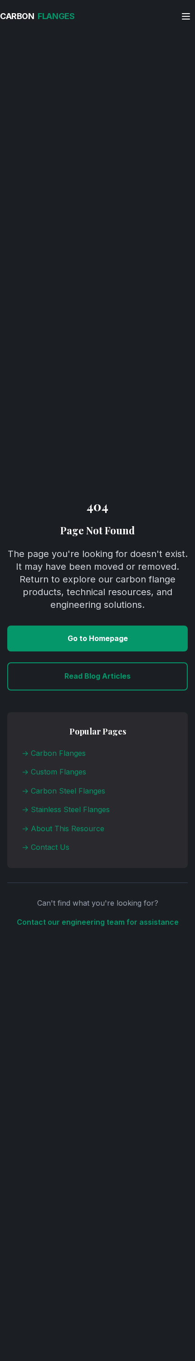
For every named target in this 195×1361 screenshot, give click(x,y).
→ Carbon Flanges (54, 753)
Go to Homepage (98, 638)
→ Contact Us (45, 847)
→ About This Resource (63, 828)
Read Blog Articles (97, 675)
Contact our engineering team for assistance (98, 922)
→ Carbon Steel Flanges (63, 790)
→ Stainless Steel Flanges (66, 809)
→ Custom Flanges (54, 771)
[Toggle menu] (186, 16)
